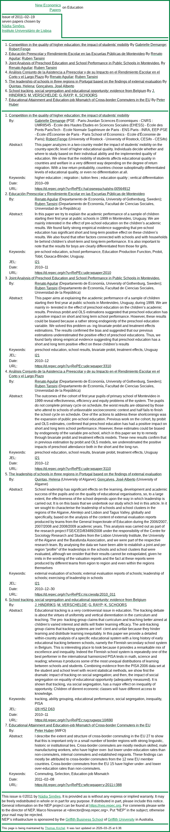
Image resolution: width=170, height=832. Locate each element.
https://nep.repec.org (105, 805)
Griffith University (121, 819)
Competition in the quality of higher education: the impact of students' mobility (69, 45)
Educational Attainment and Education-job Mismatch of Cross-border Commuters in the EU (80, 100)
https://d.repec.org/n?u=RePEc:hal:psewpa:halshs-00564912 (82, 189)
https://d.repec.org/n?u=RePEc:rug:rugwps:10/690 (74, 720)
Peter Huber (44, 730)
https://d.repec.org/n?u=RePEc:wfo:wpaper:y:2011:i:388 (78, 785)
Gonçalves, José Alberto (55, 86)
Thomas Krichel (55, 828)
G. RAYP (66, 95)
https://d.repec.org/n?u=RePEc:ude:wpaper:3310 (73, 366)
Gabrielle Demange (150, 45)
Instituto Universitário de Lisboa (26, 31)
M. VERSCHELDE (42, 95)
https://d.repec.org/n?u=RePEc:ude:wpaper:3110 (73, 469)
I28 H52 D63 (45, 709)
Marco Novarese (49, 810)
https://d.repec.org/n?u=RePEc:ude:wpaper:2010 (73, 273)
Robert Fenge (20, 49)
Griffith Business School (84, 819)
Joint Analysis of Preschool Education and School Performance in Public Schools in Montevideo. (84, 63)
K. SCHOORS (86, 95)
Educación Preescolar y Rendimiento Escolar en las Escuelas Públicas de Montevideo (77, 54)
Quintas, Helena (21, 86)
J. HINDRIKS (45, 605)
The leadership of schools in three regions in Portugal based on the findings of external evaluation (85, 81)
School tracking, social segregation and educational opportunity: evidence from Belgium (77, 91)
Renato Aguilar (20, 68)
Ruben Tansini (33, 58)
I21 (37, 262)
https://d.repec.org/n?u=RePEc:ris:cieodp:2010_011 (75, 594)
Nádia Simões (13, 26)
